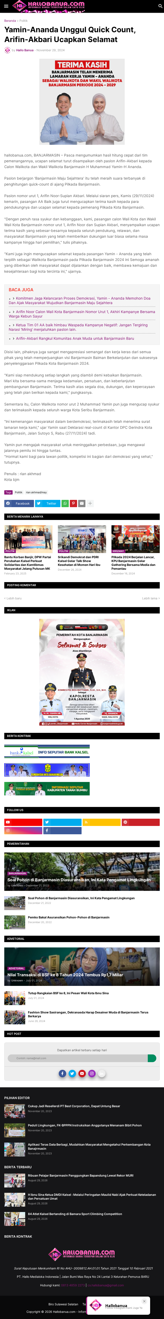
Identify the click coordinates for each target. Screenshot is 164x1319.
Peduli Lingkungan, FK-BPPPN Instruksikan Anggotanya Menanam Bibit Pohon (85, 1125)
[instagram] (23, 830)
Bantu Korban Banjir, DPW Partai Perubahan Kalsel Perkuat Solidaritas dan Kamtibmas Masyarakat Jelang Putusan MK (27, 563)
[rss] (102, 822)
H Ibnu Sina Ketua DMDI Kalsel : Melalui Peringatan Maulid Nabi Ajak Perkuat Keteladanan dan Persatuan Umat (92, 1196)
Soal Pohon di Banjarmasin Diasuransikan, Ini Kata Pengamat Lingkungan (81, 898)
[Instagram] (92, 1073)
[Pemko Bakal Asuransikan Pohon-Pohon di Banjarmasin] (14, 922)
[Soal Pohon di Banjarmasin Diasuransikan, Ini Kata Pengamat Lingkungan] (14, 903)
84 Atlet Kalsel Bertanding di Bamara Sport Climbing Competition (75, 1214)
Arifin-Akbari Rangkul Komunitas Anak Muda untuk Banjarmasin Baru (75, 338)
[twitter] (62, 822)
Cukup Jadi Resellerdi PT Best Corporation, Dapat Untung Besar (74, 1106)
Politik (23, 20)
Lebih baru (14, 598)
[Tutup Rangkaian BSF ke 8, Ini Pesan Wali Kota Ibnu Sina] (14, 998)
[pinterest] (141, 822)
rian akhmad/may (36, 492)
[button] (6, 6)
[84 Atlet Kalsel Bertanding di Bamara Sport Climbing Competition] (14, 1219)
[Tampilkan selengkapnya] (90, 503)
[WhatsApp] (65, 503)
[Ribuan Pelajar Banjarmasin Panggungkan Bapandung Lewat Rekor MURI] (14, 1180)
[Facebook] (62, 1073)
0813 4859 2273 (73, 1285)
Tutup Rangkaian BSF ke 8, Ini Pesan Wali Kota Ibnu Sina (68, 993)
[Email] (81, 503)
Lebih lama (149, 598)
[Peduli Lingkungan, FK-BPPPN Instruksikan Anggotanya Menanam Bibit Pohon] (14, 1130)
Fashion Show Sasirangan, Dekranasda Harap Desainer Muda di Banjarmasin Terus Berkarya (88, 1014)
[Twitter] (72, 1073)
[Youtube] (82, 1073)
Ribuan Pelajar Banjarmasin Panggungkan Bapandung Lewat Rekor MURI (80, 1175)
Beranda (10, 20)
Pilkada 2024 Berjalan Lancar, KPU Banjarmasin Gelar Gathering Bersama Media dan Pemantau (133, 563)
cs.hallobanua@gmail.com (106, 1285)
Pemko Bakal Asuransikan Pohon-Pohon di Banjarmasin (69, 917)
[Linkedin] (101, 1073)
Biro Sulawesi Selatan (63, 1304)
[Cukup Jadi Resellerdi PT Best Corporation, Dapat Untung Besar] (14, 1111)
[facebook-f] (62, 830)
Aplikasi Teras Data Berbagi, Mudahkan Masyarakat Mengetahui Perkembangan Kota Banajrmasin (89, 1146)
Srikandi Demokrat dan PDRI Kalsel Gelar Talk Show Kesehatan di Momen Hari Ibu (79, 561)
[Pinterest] (73, 503)
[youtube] (23, 822)
